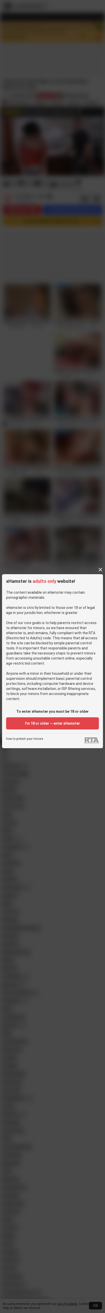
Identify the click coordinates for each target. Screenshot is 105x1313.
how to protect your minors (24, 739)
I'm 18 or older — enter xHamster (52, 723)
